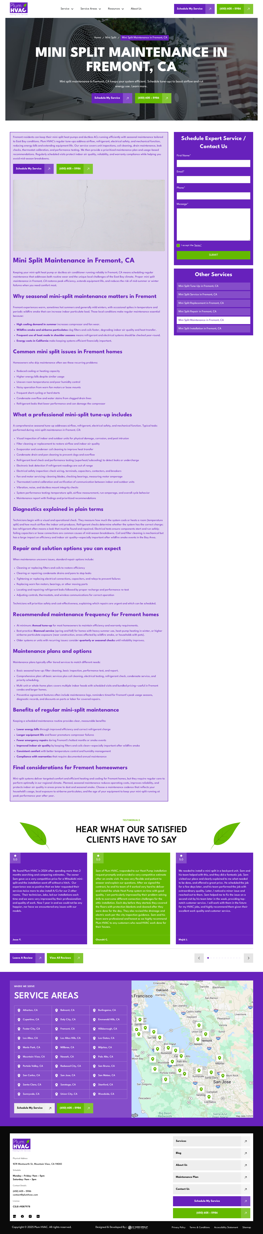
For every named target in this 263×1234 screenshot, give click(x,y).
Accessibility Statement (226, 1227)
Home (97, 37)
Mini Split (110, 37)
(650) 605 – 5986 (22, 1191)
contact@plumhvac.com (25, 1195)
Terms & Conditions (200, 1227)
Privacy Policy (178, 1227)
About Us (136, 9)
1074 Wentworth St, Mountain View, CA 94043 (37, 1164)
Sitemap (246, 1227)
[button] (67, 9)
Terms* (198, 245)
